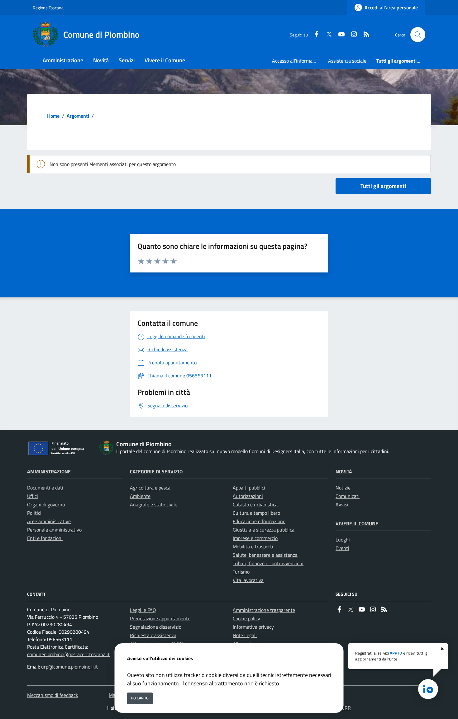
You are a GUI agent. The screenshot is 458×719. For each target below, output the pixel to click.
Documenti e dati (45, 487)
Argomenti (78, 116)
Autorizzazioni (248, 496)
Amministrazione (49, 471)
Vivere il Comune (357, 523)
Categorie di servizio (156, 471)
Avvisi (342, 504)
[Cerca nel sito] (417, 34)
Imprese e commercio (255, 538)
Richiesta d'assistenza (153, 635)
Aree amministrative (49, 521)
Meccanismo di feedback (52, 695)
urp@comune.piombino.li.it (69, 666)
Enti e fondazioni (45, 538)
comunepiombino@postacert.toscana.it (68, 654)
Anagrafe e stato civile (153, 504)
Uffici (32, 496)
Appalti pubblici (249, 487)
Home (53, 116)
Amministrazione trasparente (264, 610)
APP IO (396, 653)
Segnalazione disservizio (155, 627)
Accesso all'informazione (297, 60)
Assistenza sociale (347, 60)
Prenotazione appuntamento (160, 618)
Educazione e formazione (259, 521)
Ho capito (140, 698)
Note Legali (245, 635)
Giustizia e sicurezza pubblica (263, 529)
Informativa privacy (253, 627)
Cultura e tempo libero (256, 513)
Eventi (342, 548)
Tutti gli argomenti (383, 186)
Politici (34, 513)
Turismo (241, 571)
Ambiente (140, 496)
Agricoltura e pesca (150, 487)
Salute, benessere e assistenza (265, 555)
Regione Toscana (48, 7)
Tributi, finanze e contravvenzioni (268, 563)
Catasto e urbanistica (255, 504)
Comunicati (348, 496)
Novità (344, 471)
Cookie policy (246, 618)
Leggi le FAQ (143, 610)
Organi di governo (46, 504)
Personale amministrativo (54, 529)
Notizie (343, 487)
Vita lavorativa (248, 580)
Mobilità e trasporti (253, 546)
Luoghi (343, 539)
